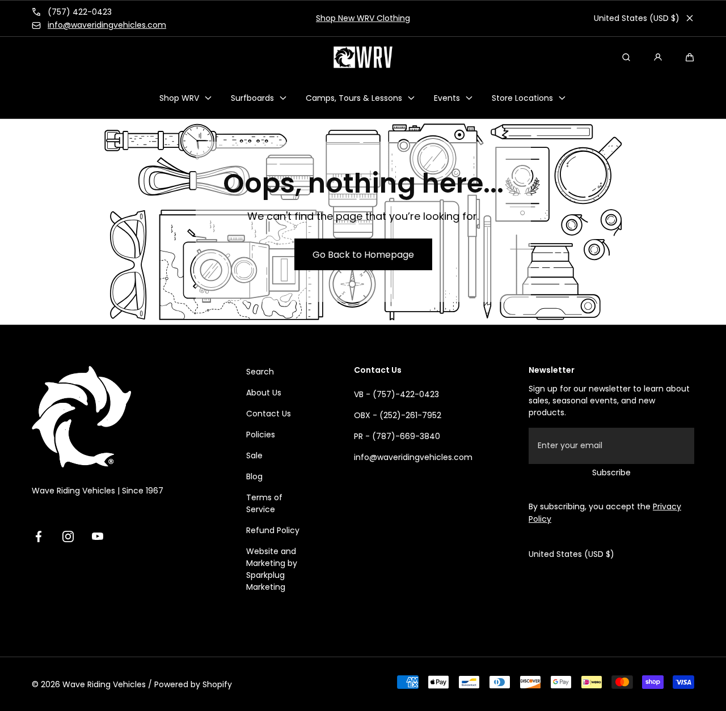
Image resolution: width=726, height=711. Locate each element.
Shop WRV (179, 97)
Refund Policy (272, 530)
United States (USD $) (636, 18)
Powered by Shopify (193, 684)
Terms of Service (264, 503)
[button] (689, 57)
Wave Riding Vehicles (104, 684)
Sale (254, 455)
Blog (254, 476)
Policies (260, 434)
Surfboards (252, 97)
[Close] (689, 18)
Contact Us (268, 413)
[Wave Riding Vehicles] (363, 57)
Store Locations (522, 97)
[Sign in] (657, 57)
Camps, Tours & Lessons (354, 97)
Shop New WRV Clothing (363, 18)
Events (447, 97)
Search (260, 371)
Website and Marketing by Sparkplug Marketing (271, 569)
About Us (263, 392)
